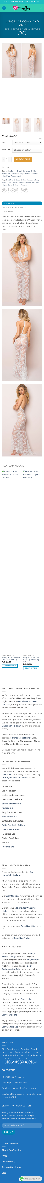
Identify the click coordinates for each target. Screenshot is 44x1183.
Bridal (13, 171)
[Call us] (22, 1062)
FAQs (4, 1156)
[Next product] (20, 33)
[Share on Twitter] (13, 190)
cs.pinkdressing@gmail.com (22, 1088)
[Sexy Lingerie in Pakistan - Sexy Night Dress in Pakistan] (22, 8)
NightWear (16, 29)
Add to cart (23, 159)
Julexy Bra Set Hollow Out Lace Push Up (11, 659)
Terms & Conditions (11, 1167)
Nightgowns (25, 173)
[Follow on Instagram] (8, 1062)
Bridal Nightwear (31, 29)
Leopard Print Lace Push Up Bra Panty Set (31, 660)
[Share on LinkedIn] (26, 190)
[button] (4, 8)
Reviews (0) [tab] (8, 211)
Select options (10, 666)
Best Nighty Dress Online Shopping (20, 180)
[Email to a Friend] (17, 190)
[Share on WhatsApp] (4, 190)
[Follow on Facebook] (4, 1062)
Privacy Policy (8, 1161)
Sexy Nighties (12, 896)
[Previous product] (24, 33)
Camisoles (15, 173)
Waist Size (6, 150)
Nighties (34, 173)
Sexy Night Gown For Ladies (23, 182)
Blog (4, 1173)
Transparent (16, 176)
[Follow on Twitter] (13, 1062)
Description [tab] (9, 203)
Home (6, 29)
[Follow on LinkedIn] (30, 1062)
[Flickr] (35, 1062)
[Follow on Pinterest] (26, 1062)
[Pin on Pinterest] (22, 190)
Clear (40, 138)
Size (3, 142)
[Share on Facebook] (8, 190)
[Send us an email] (17, 1062)
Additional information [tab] (14, 207)
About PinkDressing (12, 1150)
